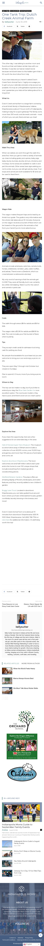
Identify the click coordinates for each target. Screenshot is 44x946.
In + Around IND (15, 11)
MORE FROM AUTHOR (31, 663)
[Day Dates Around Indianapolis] (7, 863)
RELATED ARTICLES (11, 663)
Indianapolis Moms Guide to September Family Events (17, 825)
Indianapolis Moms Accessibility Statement (29, 940)
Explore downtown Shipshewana (15, 461)
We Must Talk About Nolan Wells (25, 688)
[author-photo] (22, 624)
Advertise (20, 938)
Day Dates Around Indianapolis (25, 861)
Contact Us (12, 938)
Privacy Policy (29, 938)
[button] (3, 3)
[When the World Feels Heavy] (7, 670)
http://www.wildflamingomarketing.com (22, 630)
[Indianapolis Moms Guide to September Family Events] (22, 812)
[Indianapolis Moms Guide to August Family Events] (7, 843)
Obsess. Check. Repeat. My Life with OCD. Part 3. (33, 605)
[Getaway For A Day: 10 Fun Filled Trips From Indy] (7, 873)
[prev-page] (3, 698)
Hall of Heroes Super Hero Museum (16, 445)
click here (6, 520)
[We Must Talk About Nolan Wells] (7, 690)
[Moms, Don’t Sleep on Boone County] (7, 853)
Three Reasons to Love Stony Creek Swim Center (10, 605)
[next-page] (6, 698)
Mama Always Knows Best (23, 678)
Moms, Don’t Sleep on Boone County (27, 851)
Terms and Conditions (8, 940)
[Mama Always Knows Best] (7, 680)
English (29, 944)
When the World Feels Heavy (24, 669)
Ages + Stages (6, 11)
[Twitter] (30, 930)
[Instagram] (19, 930)
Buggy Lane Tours (9, 490)
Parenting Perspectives (25, 11)
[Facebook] (14, 930)
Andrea (5, 830)
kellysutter (9, 22)
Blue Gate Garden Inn (27, 390)
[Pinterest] (25, 930)
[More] (29, 26)
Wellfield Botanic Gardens (12, 477)
